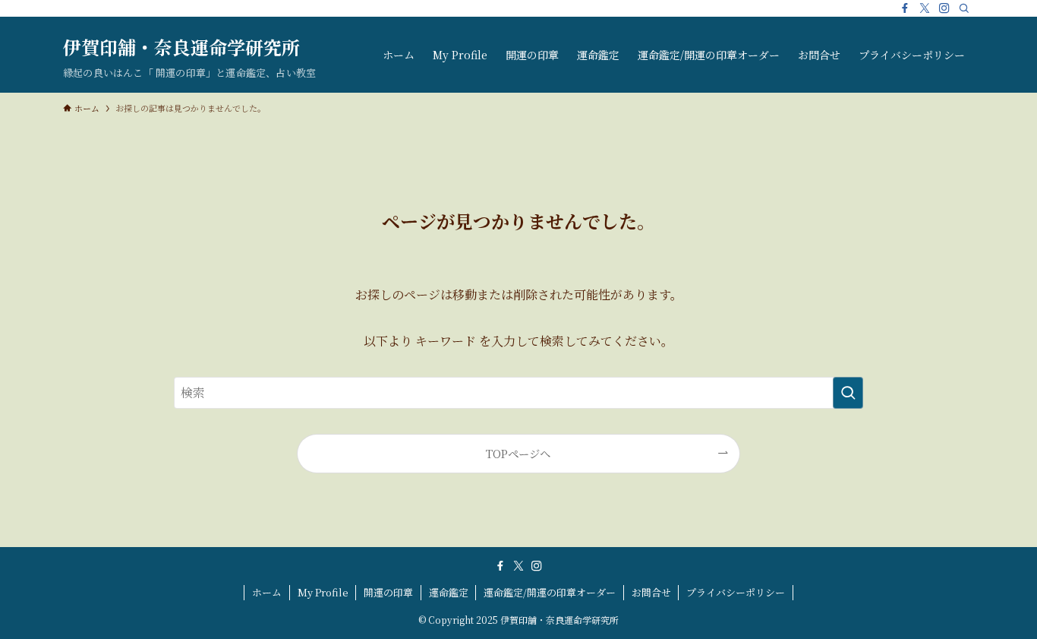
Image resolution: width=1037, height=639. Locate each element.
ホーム (267, 592)
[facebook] (905, 8)
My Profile (323, 592)
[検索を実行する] (848, 393)
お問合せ (651, 592)
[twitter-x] (925, 8)
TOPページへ (518, 453)
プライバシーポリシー (735, 592)
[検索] (964, 8)
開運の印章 (388, 592)
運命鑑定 (448, 592)
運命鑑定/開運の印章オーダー (550, 592)
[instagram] (944, 8)
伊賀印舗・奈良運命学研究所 (181, 47)
